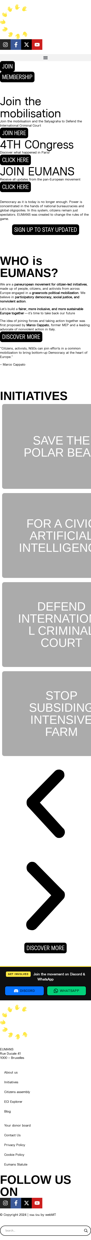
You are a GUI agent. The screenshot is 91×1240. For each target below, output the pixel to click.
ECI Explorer (13, 1102)
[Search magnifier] (86, 1231)
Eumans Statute (15, 1164)
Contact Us (12, 1135)
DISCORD (27, 991)
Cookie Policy (14, 1155)
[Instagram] (5, 44)
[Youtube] (37, 44)
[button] (45, 57)
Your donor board (17, 1125)
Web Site (34, 1214)
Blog (7, 1111)
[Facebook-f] (16, 44)
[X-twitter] (26, 44)
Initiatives (11, 1082)
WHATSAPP (69, 991)
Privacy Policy (14, 1145)
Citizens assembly (17, 1092)
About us (11, 1072)
